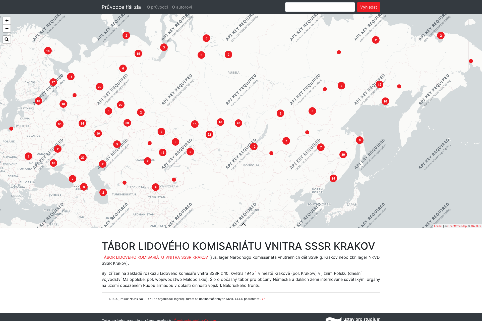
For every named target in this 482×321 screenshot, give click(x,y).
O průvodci (157, 7)
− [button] (7, 28)
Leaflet (438, 226)
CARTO (476, 226)
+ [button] (7, 21)
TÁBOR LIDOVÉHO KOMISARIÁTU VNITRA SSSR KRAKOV (155, 257)
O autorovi (182, 7)
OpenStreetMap (457, 226)
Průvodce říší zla (121, 7)
